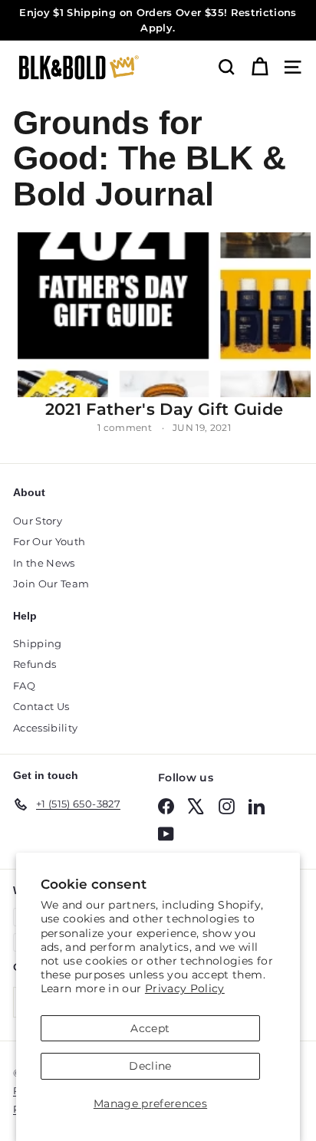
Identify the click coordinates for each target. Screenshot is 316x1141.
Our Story (37, 521)
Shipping (37, 643)
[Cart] (260, 67)
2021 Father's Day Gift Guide (164, 409)
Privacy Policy (185, 988)
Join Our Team (51, 583)
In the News (44, 563)
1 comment (126, 427)
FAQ (24, 685)
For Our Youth (49, 541)
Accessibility (45, 728)
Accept (150, 1028)
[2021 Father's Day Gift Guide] (164, 314)
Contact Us (41, 706)
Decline (150, 1066)
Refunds (34, 664)
